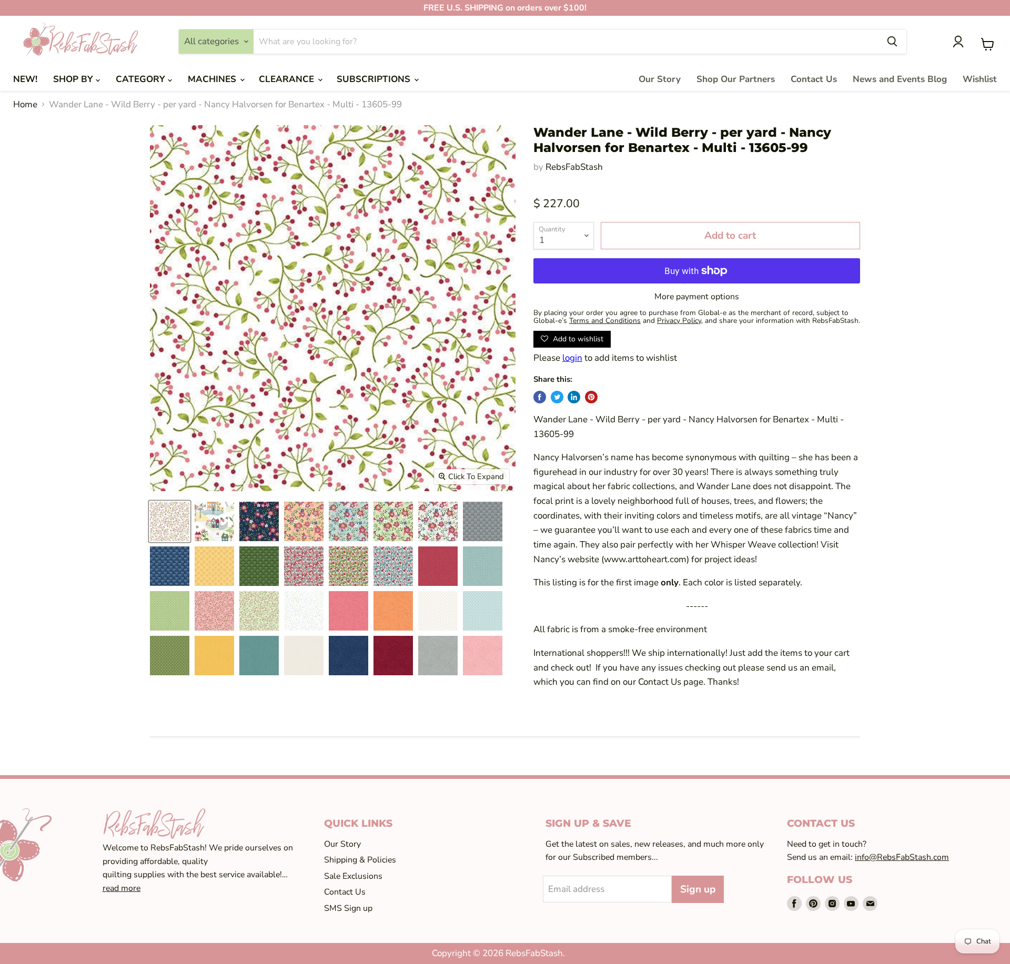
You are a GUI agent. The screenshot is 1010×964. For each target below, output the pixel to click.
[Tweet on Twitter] (557, 397)
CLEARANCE (288, 79)
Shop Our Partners (735, 79)
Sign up (697, 889)
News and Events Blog (900, 79)
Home (25, 104)
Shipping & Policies (360, 860)
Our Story (660, 79)
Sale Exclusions (353, 876)
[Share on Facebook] (539, 397)
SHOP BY (74, 79)
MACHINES (213, 79)
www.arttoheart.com (645, 559)
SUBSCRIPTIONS (375, 79)
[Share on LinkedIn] (574, 397)
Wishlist (980, 79)
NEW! (25, 79)
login (572, 358)
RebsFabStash (574, 167)
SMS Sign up (348, 908)
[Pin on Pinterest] (591, 397)
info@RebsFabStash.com (902, 857)
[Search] (892, 41)
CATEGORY (142, 79)
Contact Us (814, 79)
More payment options (696, 296)
